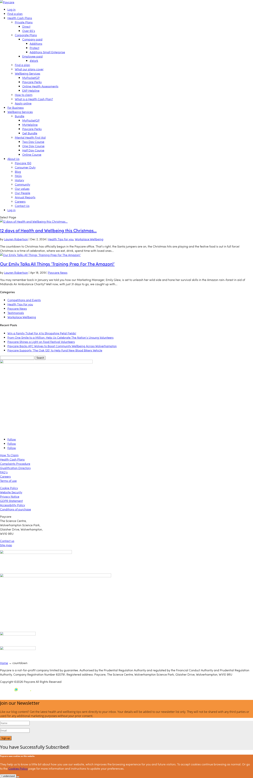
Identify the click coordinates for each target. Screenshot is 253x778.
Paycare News (57, 272)
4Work (34, 60)
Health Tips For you (61, 239)
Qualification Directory (15, 468)
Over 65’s (28, 31)
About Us (13, 159)
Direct (26, 26)
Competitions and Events (24, 300)
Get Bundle (29, 133)
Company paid (32, 39)
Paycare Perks (32, 82)
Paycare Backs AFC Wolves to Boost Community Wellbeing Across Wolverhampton (62, 346)
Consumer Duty (25, 167)
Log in (11, 9)
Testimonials (15, 313)
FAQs (18, 176)
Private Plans (24, 22)
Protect (34, 48)
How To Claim (9, 455)
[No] (17, 776)
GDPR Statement (11, 501)
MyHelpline (30, 124)
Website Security (11, 492)
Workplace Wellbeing (89, 239)
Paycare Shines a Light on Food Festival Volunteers (41, 342)
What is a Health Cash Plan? (34, 99)
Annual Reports (25, 197)
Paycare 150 (23, 163)
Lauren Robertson (16, 239)
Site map (6, 545)
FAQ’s (4, 472)
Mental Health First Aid (30, 137)
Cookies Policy (18, 768)
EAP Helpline (30, 90)
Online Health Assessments (40, 86)
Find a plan (15, 14)
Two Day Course (33, 142)
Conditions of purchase (15, 509)
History (19, 180)
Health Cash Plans (19, 18)
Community (22, 184)
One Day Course (33, 146)
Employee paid (32, 56)
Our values (22, 188)
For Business (15, 107)
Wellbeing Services (27, 73)
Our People (22, 193)
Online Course (31, 154)
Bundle (19, 116)
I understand (8, 776)
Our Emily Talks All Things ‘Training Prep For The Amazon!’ (57, 264)
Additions (36, 43)
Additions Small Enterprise (47, 52)
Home (4, 663)
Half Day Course (33, 150)
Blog (18, 171)
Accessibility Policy (12, 505)
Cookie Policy (9, 488)
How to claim (23, 95)
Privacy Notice (9, 496)
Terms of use (8, 481)
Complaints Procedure (15, 463)
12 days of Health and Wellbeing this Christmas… (48, 230)
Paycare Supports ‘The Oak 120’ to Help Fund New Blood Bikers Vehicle (54, 350)
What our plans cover (29, 69)
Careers (20, 201)
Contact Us (22, 206)
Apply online (23, 103)
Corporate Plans (26, 35)
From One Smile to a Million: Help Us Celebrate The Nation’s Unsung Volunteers (60, 337)
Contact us (7, 541)
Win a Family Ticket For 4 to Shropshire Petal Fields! (41, 333)
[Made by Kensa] (16, 689)
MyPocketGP (31, 78)
